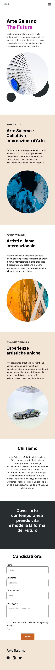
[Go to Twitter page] (20, 657)
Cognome (11, 577)
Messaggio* (12, 603)
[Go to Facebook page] (9, 657)
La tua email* (13, 590)
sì (9, 629)
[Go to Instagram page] (15, 657)
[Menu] (49, 4)
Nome (9, 565)
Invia (27, 636)
